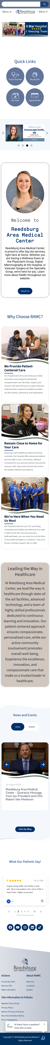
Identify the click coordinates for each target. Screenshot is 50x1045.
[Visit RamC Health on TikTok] (39, 927)
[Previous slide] (7, 764)
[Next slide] (43, 764)
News (17, 727)
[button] (10, 11)
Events (32, 727)
